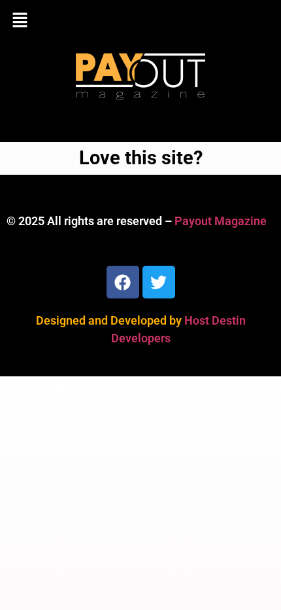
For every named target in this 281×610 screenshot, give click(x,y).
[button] (140, 21)
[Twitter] (158, 282)
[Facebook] (123, 282)
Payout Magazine (220, 221)
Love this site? (141, 158)
